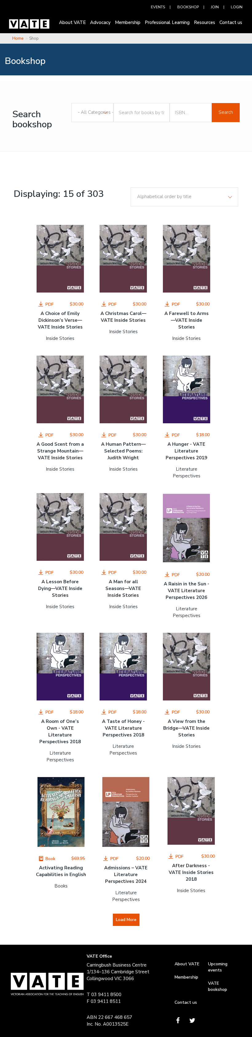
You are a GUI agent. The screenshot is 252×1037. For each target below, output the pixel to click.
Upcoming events (217, 967)
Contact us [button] (230, 22)
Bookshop (188, 7)
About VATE (187, 964)
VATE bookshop (217, 986)
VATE (29, 25)
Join (215, 7)
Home (18, 38)
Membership (186, 977)
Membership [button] (127, 22)
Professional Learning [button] (167, 22)
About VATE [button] (72, 22)
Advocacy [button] (100, 22)
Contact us (186, 1002)
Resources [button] (204, 22)
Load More (126, 920)
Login (236, 7)
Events (158, 7)
